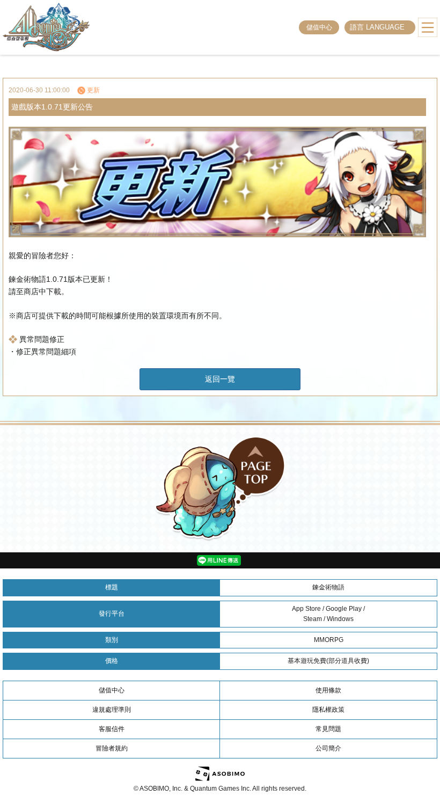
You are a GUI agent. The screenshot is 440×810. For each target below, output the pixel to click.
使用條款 (328, 690)
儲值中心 (319, 27)
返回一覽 (220, 379)
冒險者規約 (112, 748)
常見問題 (328, 729)
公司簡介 (328, 748)
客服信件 (111, 729)
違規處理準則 (111, 709)
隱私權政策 (328, 709)
